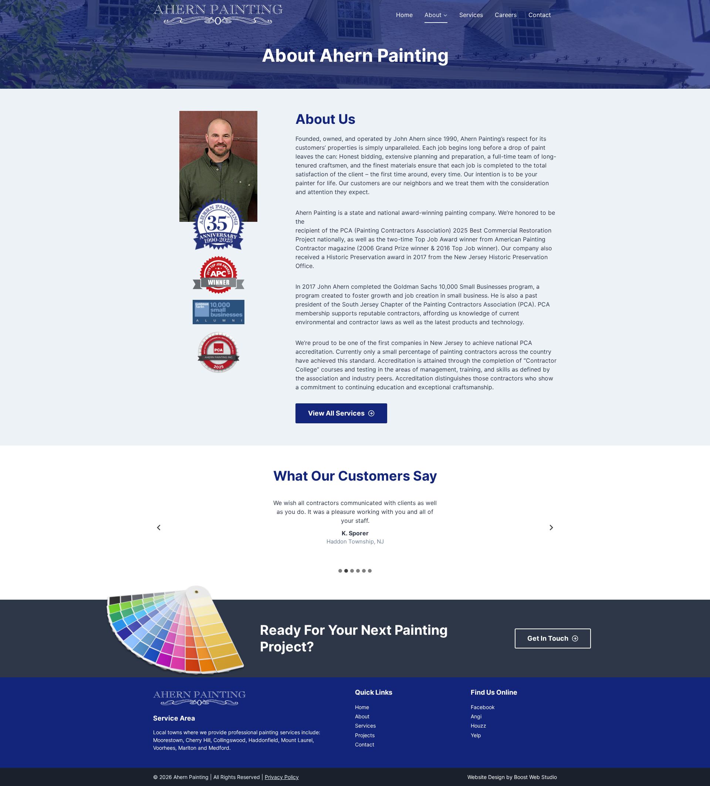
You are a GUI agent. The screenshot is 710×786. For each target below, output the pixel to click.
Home (404, 14)
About (362, 716)
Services (471, 14)
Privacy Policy (282, 777)
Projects (365, 735)
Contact (539, 14)
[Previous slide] (159, 527)
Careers (506, 14)
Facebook (483, 707)
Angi (476, 716)
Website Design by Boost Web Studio (512, 777)
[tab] (340, 571)
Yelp (476, 735)
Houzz (478, 725)
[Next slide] (551, 527)
